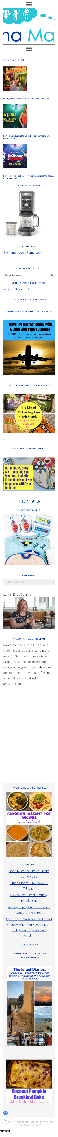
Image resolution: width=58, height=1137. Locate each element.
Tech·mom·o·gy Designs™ (30, 1125)
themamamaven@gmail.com (23, 252)
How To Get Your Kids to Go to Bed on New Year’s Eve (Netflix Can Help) (26, 137)
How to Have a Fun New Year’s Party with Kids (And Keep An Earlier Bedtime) (29, 177)
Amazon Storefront (16, 289)
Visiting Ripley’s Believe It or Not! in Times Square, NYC (26, 98)
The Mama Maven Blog (29, 25)
